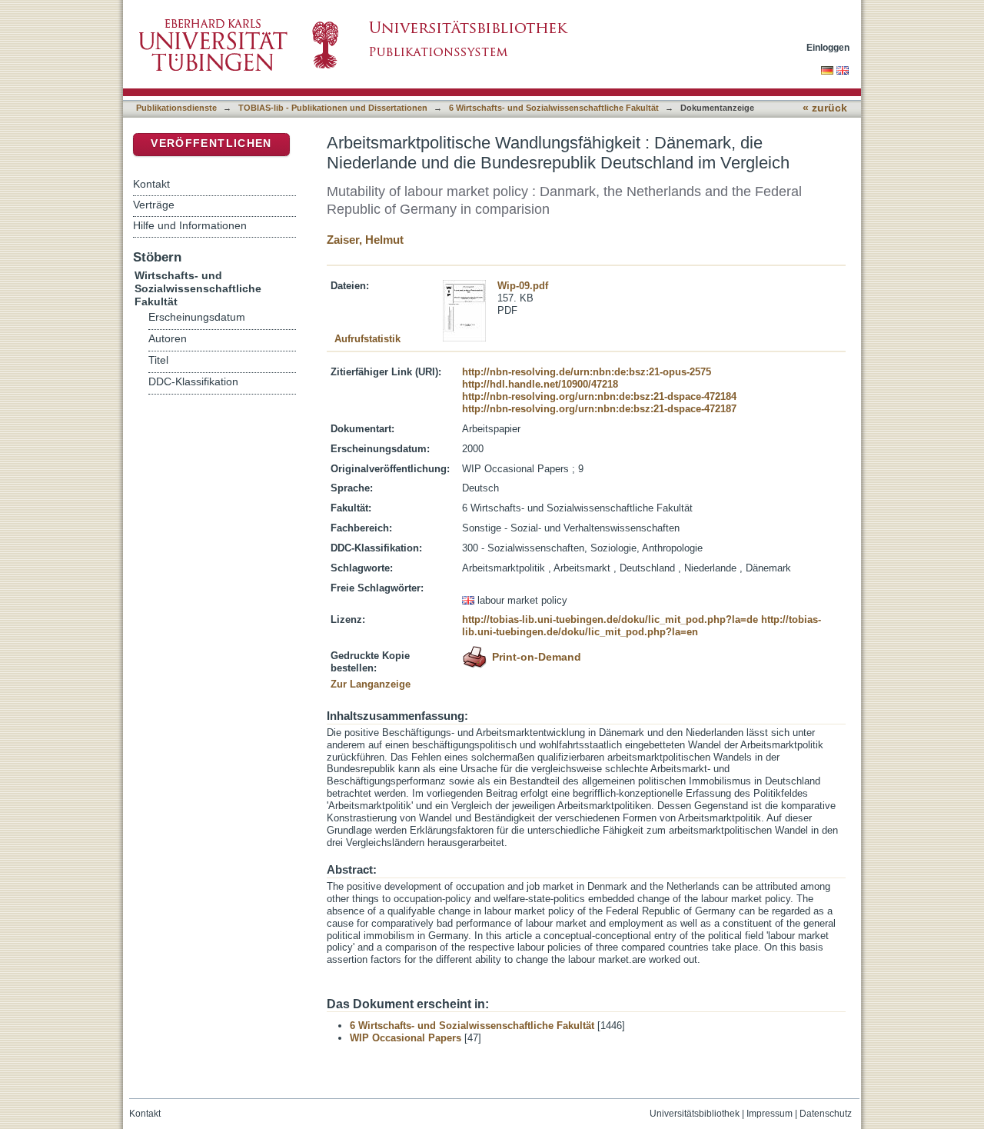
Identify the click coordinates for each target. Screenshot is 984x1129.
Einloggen (827, 47)
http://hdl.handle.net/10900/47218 (540, 384)
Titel (158, 360)
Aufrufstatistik (367, 339)
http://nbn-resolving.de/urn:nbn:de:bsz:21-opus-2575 (586, 372)
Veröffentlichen (211, 143)
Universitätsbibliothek (695, 1113)
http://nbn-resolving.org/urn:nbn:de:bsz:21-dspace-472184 (599, 396)
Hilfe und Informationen (190, 225)
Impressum (769, 1113)
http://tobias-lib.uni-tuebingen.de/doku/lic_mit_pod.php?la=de (610, 619)
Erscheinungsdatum (196, 317)
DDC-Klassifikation (193, 382)
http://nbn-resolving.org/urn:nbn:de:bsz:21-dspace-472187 (599, 409)
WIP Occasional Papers (405, 1038)
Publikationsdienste (176, 107)
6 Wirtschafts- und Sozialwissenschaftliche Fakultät (554, 107)
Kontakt (151, 184)
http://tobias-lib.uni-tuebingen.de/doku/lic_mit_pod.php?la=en (641, 626)
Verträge (154, 204)
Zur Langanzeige (371, 684)
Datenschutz (826, 1113)
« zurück (825, 108)
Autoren (167, 339)
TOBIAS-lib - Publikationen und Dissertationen (332, 107)
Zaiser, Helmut (365, 239)
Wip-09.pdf (522, 285)
